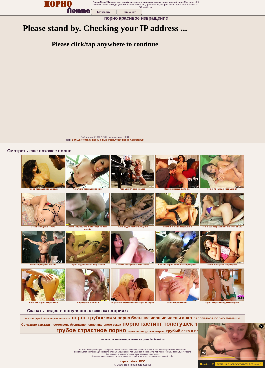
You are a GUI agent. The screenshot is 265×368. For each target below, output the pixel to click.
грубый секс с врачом (187, 331)
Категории (104, 11)
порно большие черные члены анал (155, 318)
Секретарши (137, 139)
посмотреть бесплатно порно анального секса (86, 324)
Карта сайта (128, 361)
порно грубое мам (94, 317)
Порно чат (129, 11)
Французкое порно (118, 139)
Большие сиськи (81, 139)
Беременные (99, 139)
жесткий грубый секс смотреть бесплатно (47, 318)
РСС (142, 361)
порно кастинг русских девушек (146, 331)
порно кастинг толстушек (157, 324)
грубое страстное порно (91, 330)
